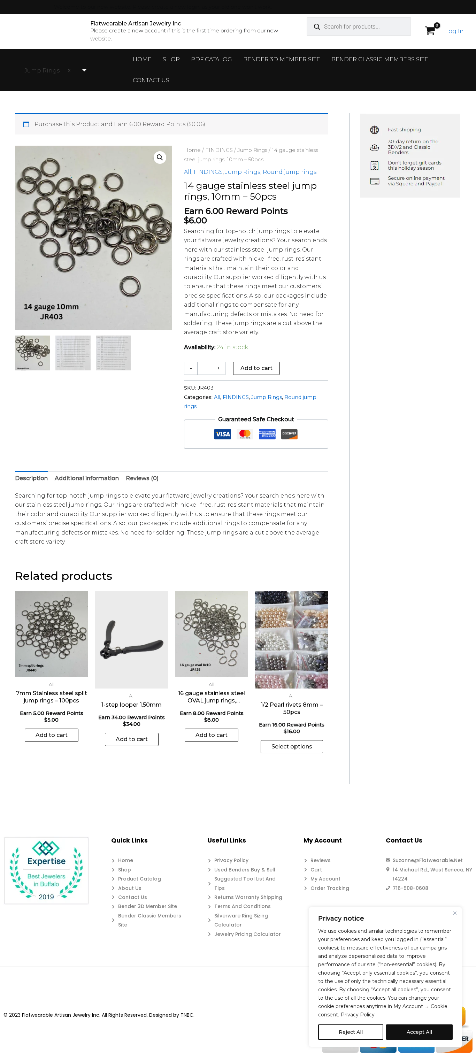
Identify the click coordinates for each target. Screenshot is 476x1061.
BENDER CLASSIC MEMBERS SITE (379, 59)
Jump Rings (252, 150)
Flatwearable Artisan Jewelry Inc (135, 23)
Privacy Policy (358, 1015)
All (187, 172)
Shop (171, 59)
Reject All (351, 1032)
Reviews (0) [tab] (142, 478)
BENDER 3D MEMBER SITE (281, 59)
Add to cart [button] (52, 735)
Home (142, 59)
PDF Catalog (211, 59)
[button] (160, 157)
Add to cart (256, 368)
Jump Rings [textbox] (45, 70)
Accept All (419, 1032)
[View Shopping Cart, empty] (430, 31)
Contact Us (151, 80)
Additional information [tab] (87, 478)
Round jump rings (289, 172)
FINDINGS (219, 150)
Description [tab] (31, 478)
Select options (291, 746)
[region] (385, 977)
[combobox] (52, 70)
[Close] (455, 913)
